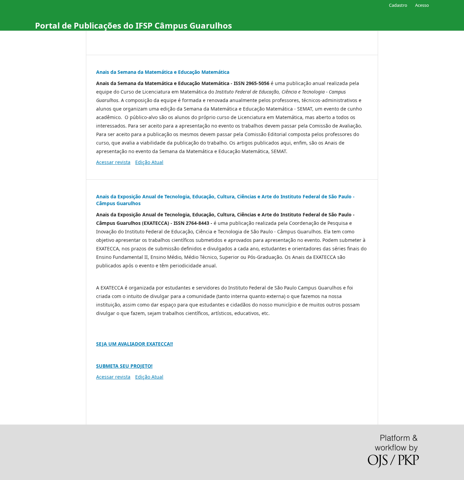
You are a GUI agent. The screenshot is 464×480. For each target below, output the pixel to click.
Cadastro (398, 5)
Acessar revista (113, 162)
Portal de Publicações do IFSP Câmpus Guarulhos (133, 25)
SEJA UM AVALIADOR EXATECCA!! (134, 344)
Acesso (422, 5)
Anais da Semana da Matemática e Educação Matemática (162, 72)
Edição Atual (149, 162)
